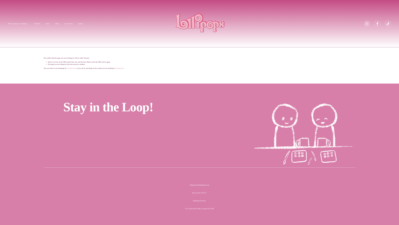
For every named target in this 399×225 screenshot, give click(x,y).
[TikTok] (388, 24)
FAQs (57, 23)
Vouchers (37, 23)
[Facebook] (377, 24)
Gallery (80, 23)
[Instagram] (367, 24)
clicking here (71, 68)
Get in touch (69, 23)
